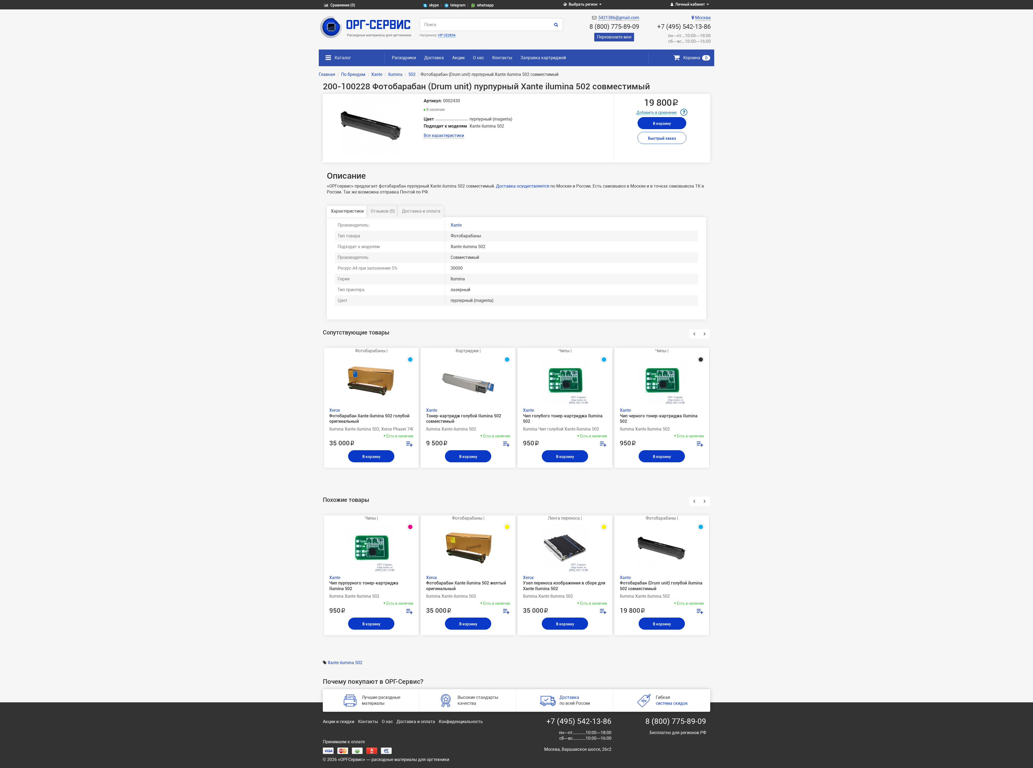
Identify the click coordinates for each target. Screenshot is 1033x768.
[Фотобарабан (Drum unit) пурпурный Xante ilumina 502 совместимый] (371, 125)
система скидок (672, 703)
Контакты (502, 57)
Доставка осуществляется (522, 186)
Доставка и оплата (421, 211)
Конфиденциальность (461, 721)
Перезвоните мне (614, 37)
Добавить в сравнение (656, 112)
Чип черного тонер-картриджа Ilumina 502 (659, 418)
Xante (456, 225)
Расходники (404, 57)
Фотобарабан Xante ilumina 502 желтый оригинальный (466, 585)
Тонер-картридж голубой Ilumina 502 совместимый (463, 418)
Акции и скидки (338, 721)
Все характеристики (444, 135)
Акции (458, 57)
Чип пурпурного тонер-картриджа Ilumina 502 (363, 585)
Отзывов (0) (383, 211)
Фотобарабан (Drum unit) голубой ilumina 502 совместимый (661, 585)
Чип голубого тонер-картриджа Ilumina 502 (563, 418)
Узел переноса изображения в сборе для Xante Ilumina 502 (564, 585)
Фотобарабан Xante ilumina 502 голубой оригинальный (369, 418)
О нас (478, 57)
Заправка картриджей (543, 57)
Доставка (434, 57)
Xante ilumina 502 (345, 662)
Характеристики (347, 211)
